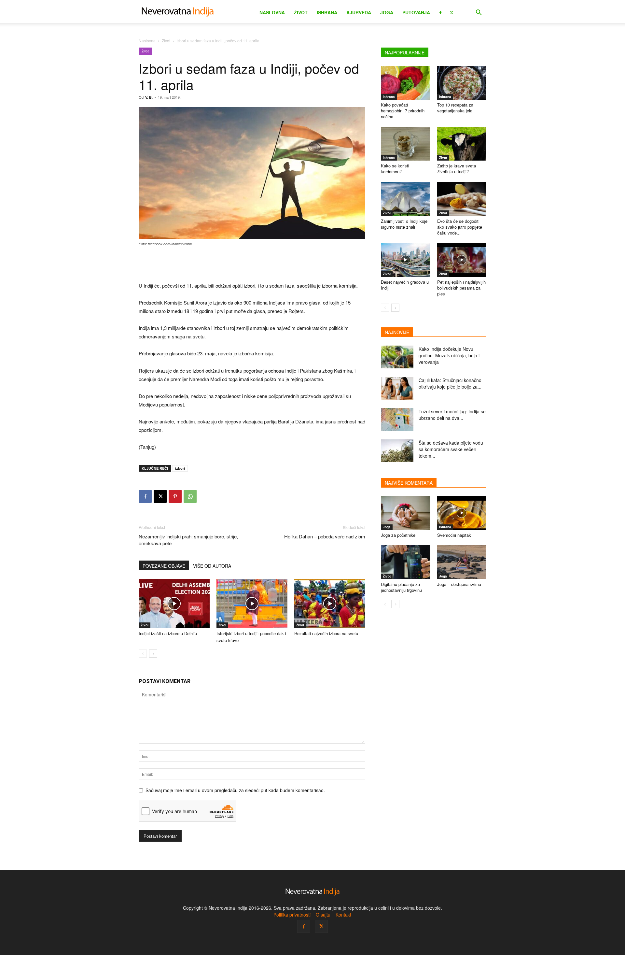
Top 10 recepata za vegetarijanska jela (455, 108)
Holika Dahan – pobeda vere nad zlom (324, 536)
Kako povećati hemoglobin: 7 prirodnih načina (402, 111)
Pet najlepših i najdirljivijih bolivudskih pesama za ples (461, 288)
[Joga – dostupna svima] (462, 562)
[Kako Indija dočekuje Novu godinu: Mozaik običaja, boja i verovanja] (397, 357)
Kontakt (343, 914)
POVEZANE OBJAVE (164, 566)
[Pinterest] (175, 496)
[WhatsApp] (190, 496)
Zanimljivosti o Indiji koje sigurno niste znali (404, 224)
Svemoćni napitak (454, 535)
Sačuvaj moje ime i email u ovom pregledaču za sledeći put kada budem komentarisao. (235, 790)
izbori (180, 468)
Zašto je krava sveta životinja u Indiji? (456, 169)
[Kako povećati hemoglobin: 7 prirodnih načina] (405, 83)
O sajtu (323, 914)
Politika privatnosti (292, 914)
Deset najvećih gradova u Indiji (405, 285)
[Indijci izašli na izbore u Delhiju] (174, 603)
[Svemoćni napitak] (462, 513)
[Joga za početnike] (405, 513)
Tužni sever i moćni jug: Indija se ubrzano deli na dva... (452, 414)
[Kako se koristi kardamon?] (405, 144)
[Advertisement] (252, 265)
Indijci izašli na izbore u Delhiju (168, 633)
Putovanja (416, 12)
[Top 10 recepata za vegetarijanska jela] (462, 83)
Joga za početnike (398, 535)
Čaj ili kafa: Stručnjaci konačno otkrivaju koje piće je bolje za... (450, 383)
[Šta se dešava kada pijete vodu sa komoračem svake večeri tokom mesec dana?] (397, 450)
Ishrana (327, 12)
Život (301, 12)
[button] (478, 13)
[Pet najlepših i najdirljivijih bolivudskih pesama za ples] (462, 260)
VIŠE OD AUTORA (212, 566)
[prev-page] (143, 653)
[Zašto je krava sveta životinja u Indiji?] (462, 144)
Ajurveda (358, 12)
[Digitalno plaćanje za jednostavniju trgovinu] (405, 562)
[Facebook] (440, 12)
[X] (451, 12)
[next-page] (153, 653)
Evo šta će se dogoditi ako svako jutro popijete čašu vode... (459, 227)
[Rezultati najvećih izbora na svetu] (329, 603)
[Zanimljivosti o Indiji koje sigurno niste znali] (405, 199)
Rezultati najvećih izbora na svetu (326, 633)
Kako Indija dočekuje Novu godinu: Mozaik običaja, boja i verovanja (449, 355)
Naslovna (272, 12)
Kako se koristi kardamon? (395, 169)
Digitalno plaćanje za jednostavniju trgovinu (401, 587)
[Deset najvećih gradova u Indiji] (405, 260)
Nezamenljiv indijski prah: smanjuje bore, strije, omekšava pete (188, 540)
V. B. (149, 97)
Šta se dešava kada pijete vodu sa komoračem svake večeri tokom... (451, 449)
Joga (386, 12)
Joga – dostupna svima (459, 584)
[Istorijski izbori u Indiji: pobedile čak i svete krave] (251, 603)
